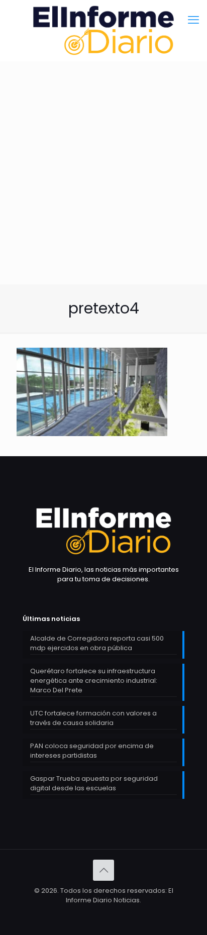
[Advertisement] (103, 197)
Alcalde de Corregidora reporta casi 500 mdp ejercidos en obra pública (97, 643)
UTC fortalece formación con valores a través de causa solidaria (93, 718)
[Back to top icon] (103, 870)
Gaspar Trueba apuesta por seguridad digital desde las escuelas (94, 783)
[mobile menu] (193, 20)
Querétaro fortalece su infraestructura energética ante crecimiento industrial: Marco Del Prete (93, 680)
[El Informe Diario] (103, 30)
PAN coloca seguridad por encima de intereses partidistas (92, 750)
